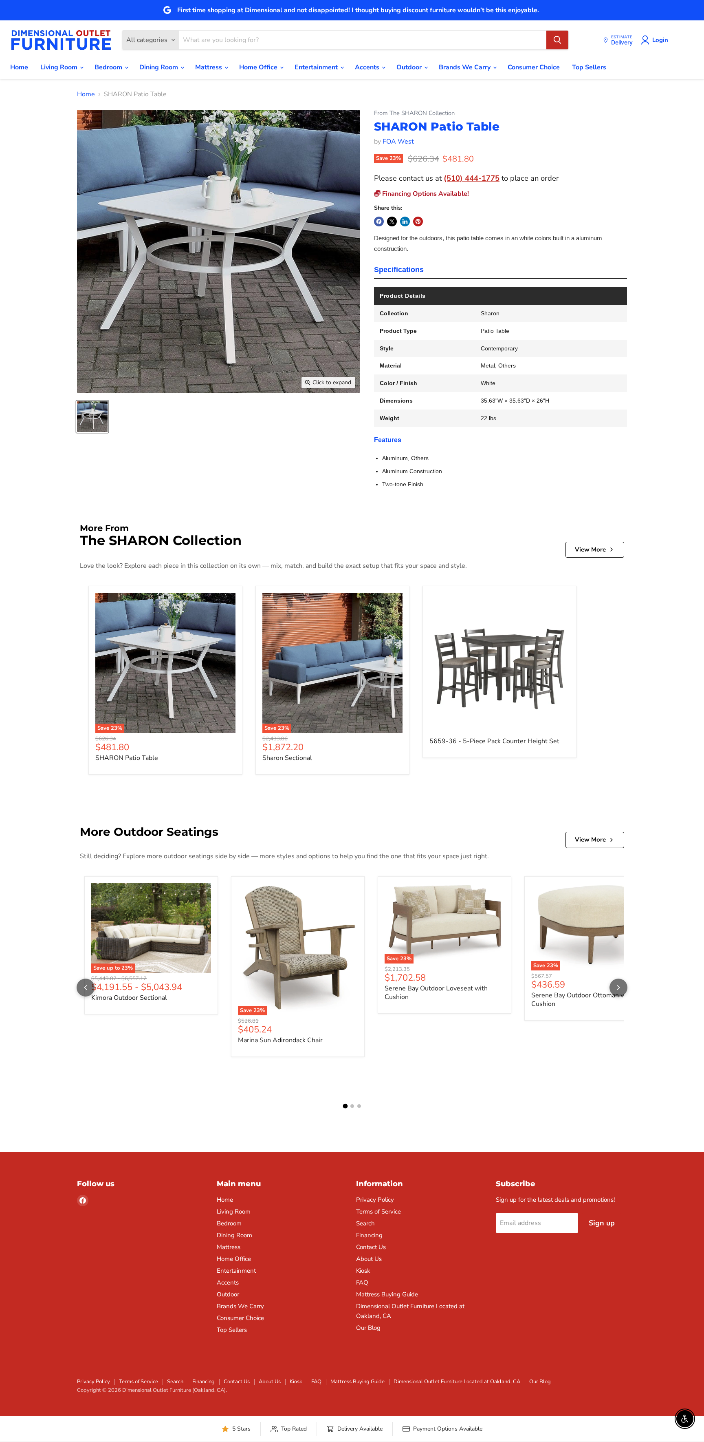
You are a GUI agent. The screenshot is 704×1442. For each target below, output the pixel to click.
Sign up (602, 1223)
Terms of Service (378, 1211)
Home (19, 67)
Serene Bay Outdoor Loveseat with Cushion (436, 992)
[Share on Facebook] (379, 221)
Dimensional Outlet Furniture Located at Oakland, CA (457, 1381)
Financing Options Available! (425, 193)
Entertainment (317, 67)
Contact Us (371, 1247)
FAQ (362, 1282)
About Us (369, 1259)
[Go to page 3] (359, 1106)
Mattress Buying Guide (387, 1294)
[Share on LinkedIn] (405, 221)
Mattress (209, 67)
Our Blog (368, 1328)
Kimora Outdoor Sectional (129, 997)
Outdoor (409, 67)
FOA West (398, 141)
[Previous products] (86, 988)
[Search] (557, 40)
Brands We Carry (465, 67)
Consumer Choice (534, 67)
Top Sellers (589, 67)
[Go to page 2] (352, 1106)
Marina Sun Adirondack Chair (280, 1040)
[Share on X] (392, 221)
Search (365, 1223)
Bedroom (109, 67)
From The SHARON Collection (414, 113)
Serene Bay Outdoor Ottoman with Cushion (582, 999)
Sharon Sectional (287, 757)
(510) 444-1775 (471, 178)
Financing (369, 1235)
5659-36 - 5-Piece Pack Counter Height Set (494, 741)
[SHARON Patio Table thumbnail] (92, 417)
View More (590, 549)
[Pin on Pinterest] (418, 221)
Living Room (59, 67)
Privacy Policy (375, 1200)
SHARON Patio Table (126, 757)
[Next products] (618, 988)
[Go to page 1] (345, 1106)
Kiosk (363, 1271)
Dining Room (159, 67)
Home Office (259, 67)
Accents (368, 67)
